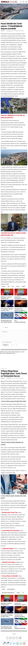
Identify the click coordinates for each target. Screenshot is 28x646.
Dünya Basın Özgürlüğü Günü (8, 592)
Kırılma (17, 286)
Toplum (18, 592)
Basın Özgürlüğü (10, 589)
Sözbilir (23, 286)
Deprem (3, 286)
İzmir (13, 286)
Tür (23, 592)
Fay (8, 286)
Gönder (5, 345)
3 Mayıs (3, 589)
